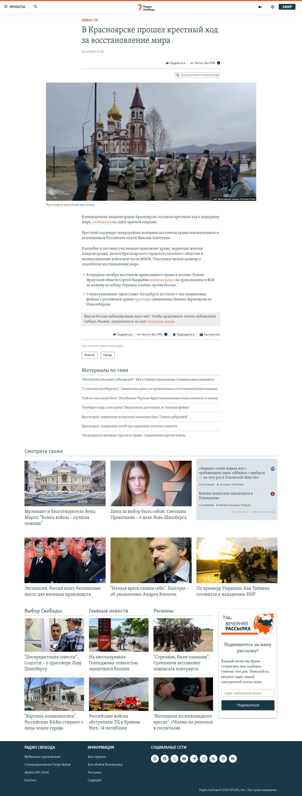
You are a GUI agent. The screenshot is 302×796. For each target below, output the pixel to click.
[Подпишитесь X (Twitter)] (174, 759)
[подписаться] (233, 759)
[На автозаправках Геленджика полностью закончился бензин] (119, 635)
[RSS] (213, 759)
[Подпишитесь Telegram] (194, 759)
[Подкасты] (223, 759)
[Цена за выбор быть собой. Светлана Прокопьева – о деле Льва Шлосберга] (151, 483)
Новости (90, 20)
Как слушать (97, 757)
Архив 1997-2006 (36, 772)
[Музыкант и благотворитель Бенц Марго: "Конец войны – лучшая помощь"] (65, 483)
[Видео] (260, 7)
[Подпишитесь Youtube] (184, 759)
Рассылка (94, 772)
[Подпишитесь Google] (155, 759)
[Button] (175, 63)
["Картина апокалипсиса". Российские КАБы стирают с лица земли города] (54, 694)
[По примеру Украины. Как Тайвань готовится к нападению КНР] (237, 560)
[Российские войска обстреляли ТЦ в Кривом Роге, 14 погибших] (119, 694)
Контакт (30, 780)
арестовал (143, 299)
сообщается (102, 222)
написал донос (162, 280)
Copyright (94, 780)
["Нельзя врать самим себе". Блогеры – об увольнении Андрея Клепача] (151, 560)
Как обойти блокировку (105, 764)
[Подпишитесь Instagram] (203, 759)
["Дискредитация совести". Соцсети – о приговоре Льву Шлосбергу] (54, 635)
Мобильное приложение (42, 757)
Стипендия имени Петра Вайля (47, 764)
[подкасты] (272, 7)
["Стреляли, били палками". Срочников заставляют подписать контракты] (183, 635)
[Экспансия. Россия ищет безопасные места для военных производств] (65, 560)
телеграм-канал (161, 322)
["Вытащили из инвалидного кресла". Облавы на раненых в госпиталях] (183, 694)
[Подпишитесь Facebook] (164, 759)
